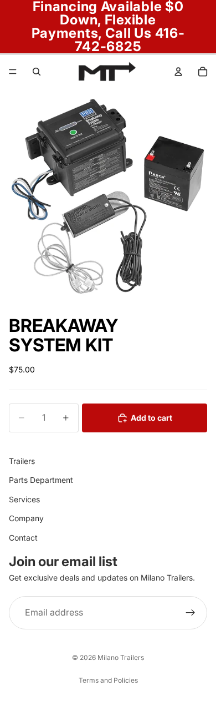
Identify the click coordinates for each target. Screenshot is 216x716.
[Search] (36, 71)
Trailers (22, 461)
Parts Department (41, 480)
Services (24, 499)
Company (26, 518)
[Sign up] (190, 612)
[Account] (178, 71)
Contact (23, 537)
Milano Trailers (120, 657)
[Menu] (12, 71)
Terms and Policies (108, 680)
